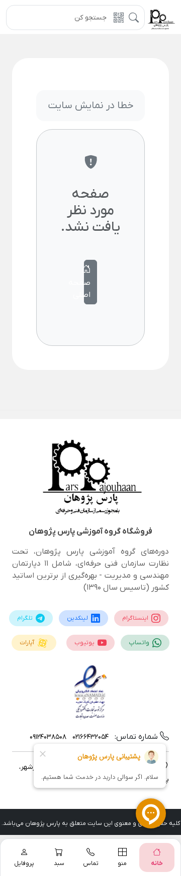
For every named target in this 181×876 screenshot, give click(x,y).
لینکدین (78, 618)
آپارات (28, 643)
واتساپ (140, 643)
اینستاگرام (136, 618)
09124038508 (48, 737)
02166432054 (89, 737)
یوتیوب (85, 643)
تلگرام (25, 618)
